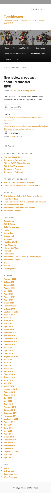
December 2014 (10, 413)
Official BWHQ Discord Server (17, 163)
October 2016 (9, 374)
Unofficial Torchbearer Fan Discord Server (22, 185)
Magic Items (9, 232)
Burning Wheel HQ (12, 157)
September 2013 (11, 451)
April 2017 (8, 365)
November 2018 (10, 341)
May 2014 (8, 430)
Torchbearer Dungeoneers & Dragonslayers (23, 256)
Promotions (9, 253)
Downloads (40, 48)
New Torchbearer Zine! (14, 204)
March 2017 (9, 368)
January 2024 (9, 285)
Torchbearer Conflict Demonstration (19, 207)
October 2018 (9, 344)
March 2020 (9, 302)
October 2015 (9, 392)
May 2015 (8, 401)
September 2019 (11, 311)
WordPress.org (10, 477)
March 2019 (9, 329)
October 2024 (9, 282)
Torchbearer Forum (12, 169)
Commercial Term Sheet (22, 48)
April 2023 (8, 294)
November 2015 (10, 389)
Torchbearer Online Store (15, 160)
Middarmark (9, 235)
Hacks (6, 230)
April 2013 (8, 457)
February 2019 (10, 332)
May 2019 (8, 323)
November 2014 (10, 416)
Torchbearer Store (38, 53)
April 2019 (8, 326)
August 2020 (9, 296)
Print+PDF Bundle (11, 59)
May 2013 (8, 454)
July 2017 (8, 359)
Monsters (8, 239)
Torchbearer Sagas (12, 259)
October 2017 (9, 353)
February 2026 (10, 279)
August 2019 (9, 314)
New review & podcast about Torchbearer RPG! (20, 81)
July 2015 (8, 398)
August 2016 (9, 377)
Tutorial (7, 265)
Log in (6, 468)
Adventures (9, 221)
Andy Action (30, 90)
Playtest (7, 250)
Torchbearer (13, 16)
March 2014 (9, 436)
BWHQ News (16, 136)
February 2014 (10, 439)
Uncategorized (10, 268)
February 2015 (10, 407)
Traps (6, 262)
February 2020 (10, 305)
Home (7, 48)
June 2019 (8, 320)
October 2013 (9, 448)
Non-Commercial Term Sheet (16, 53)
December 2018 (10, 338)
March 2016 (9, 386)
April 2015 (8, 404)
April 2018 (8, 350)
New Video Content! (12, 210)
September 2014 (11, 418)
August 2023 (9, 288)
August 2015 (9, 395)
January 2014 (9, 442)
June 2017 (8, 362)
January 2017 (9, 371)
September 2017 (11, 356)
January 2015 (9, 410)
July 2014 (8, 424)
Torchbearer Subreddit (14, 172)
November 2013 (10, 445)
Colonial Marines (11, 227)
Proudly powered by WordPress (25, 488)
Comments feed (11, 474)
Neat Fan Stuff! (10, 242)
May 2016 (8, 383)
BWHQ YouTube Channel (15, 166)
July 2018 (8, 347)
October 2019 (9, 308)
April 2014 (8, 433)
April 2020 (8, 299)
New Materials (10, 244)
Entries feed (9, 470)
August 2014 (9, 421)
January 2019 (9, 335)
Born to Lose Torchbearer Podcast (19, 182)
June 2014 (8, 427)
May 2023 (8, 291)
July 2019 (8, 317)
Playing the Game (11, 247)
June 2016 (8, 380)
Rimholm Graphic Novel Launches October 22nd (25, 201)
